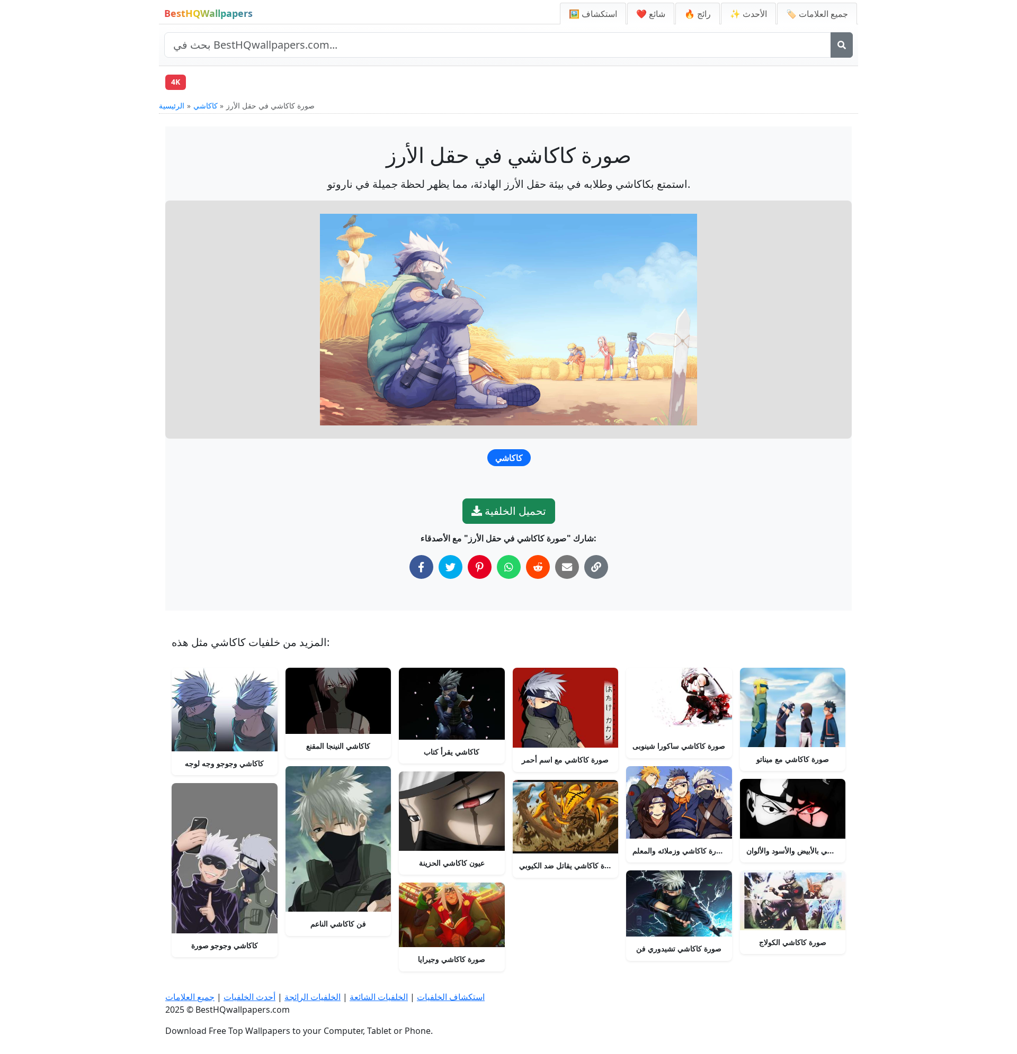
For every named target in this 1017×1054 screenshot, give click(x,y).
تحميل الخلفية (514, 511)
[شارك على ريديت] (538, 567)
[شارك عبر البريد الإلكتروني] (567, 567)
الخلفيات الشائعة (379, 997)
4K (175, 82)
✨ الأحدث (748, 14)
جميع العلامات (190, 997)
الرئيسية (171, 106)
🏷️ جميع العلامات (817, 14)
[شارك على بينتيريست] (480, 567)
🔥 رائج (697, 14)
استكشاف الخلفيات (451, 997)
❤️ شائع (650, 14)
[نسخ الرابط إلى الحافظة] (596, 567)
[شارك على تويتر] (450, 567)
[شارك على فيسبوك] (421, 567)
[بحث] (842, 45)
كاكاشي (205, 106)
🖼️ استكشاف (593, 14)
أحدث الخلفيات (249, 997)
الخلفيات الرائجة (312, 997)
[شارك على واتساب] (509, 567)
